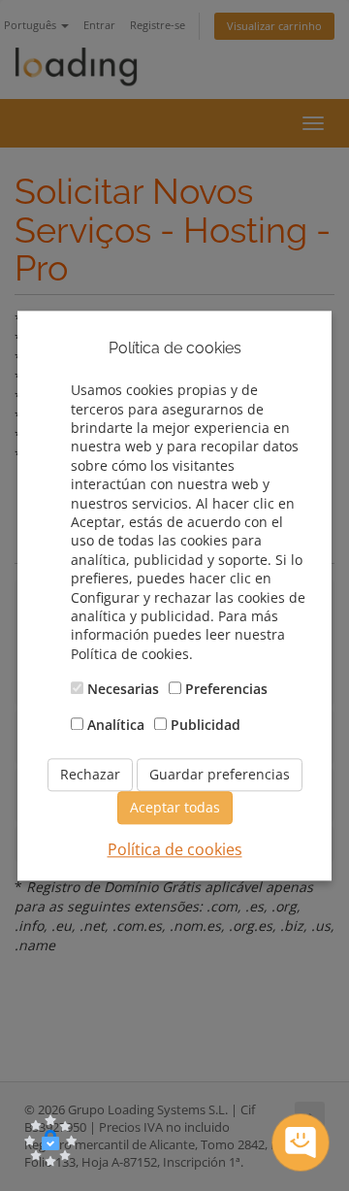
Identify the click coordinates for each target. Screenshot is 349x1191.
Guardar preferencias (219, 774)
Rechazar (90, 774)
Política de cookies (175, 849)
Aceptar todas (175, 807)
